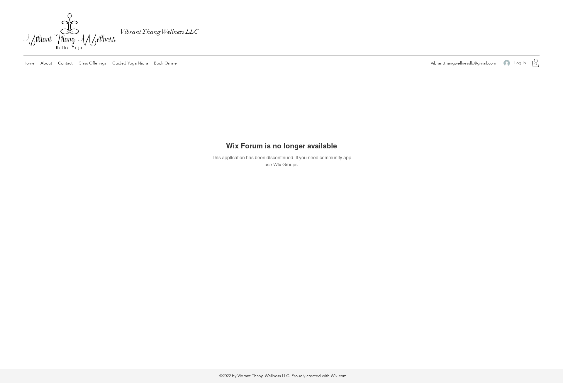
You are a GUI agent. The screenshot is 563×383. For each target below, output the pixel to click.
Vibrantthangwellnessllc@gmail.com (463, 63)
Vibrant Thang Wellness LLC (159, 31)
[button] (535, 63)
